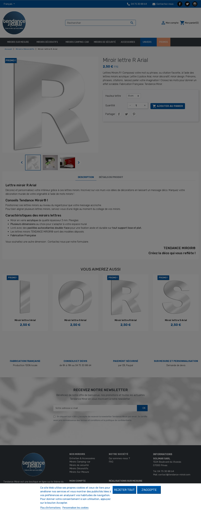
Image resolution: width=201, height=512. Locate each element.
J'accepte (149, 490)
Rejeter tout (124, 490)
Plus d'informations (50, 507)
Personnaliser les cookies (75, 507)
